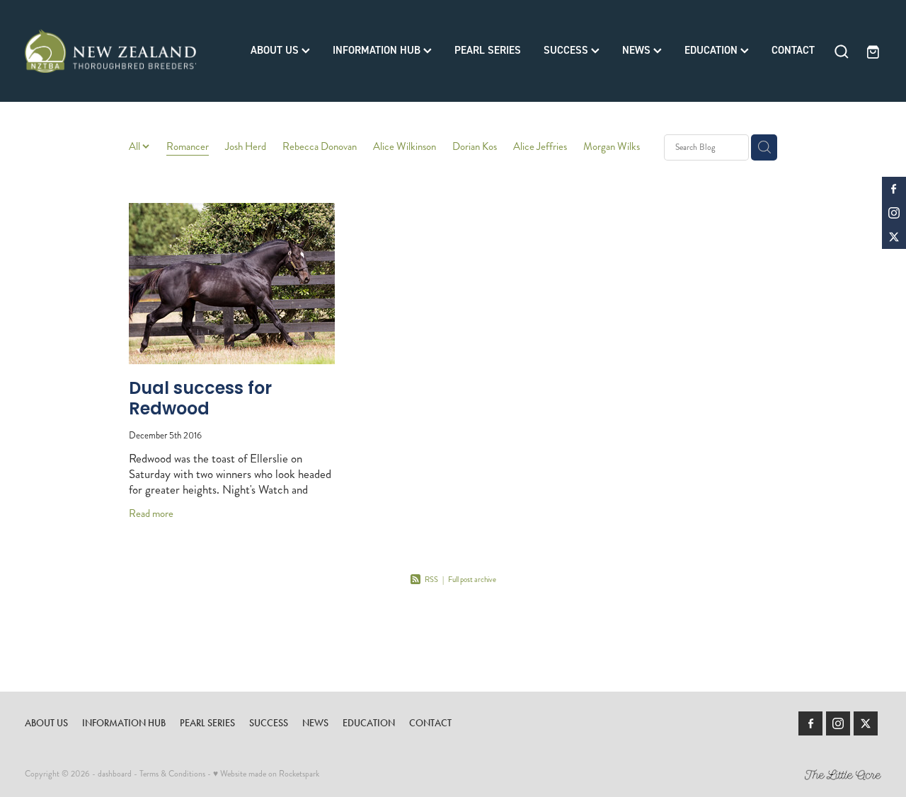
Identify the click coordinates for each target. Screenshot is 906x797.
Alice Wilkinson (404, 146)
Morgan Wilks (611, 146)
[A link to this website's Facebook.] (894, 189)
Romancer (187, 146)
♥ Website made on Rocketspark (266, 774)
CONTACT (793, 50)
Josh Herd (245, 146)
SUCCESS (567, 50)
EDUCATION (712, 50)
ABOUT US (276, 50)
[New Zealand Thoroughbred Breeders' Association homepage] (110, 51)
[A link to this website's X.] (894, 237)
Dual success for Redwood (200, 400)
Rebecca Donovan (319, 146)
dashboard (115, 774)
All (135, 146)
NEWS (637, 50)
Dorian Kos (474, 146)
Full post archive (472, 579)
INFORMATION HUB (378, 50)
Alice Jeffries (540, 146)
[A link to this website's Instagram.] (894, 213)
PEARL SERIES (487, 50)
